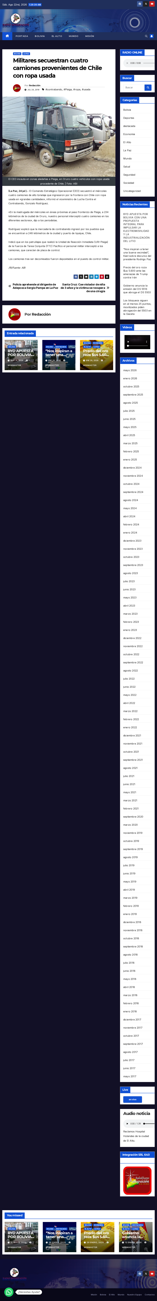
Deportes (128, 117)
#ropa (76, 89)
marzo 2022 (130, 711)
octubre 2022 (131, 654)
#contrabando (54, 89)
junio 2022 (129, 686)
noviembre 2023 (133, 548)
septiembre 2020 (133, 816)
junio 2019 (129, 873)
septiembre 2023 (133, 565)
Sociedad (128, 182)
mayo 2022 (129, 694)
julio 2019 (128, 865)
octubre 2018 (131, 938)
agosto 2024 (130, 500)
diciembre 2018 (132, 922)
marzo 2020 (130, 824)
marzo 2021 (130, 800)
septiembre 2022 (133, 662)
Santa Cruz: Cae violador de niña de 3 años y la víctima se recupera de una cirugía (83, 288)
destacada (61, 347)
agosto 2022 (130, 670)
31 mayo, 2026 (19, 1242)
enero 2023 (130, 630)
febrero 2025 (131, 451)
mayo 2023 (129, 597)
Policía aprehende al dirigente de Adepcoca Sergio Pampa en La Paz (35, 286)
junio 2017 (129, 1068)
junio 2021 (129, 784)
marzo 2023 (130, 613)
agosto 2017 (130, 1052)
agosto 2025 (130, 402)
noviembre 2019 (132, 832)
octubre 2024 (131, 483)
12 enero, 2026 (133, 1242)
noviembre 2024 (133, 475)
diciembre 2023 (132, 540)
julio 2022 (129, 678)
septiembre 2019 (133, 849)
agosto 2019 (130, 857)
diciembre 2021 (132, 735)
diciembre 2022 (132, 638)
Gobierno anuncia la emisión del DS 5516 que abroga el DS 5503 (137, 289)
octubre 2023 (131, 556)
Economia (97, 343)
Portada (22, 36)
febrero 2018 (131, 1003)
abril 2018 (129, 987)
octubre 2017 (131, 1035)
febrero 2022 (131, 719)
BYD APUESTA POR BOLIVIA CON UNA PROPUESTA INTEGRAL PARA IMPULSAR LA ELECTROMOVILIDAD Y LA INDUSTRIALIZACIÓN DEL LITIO (136, 228)
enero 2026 (130, 378)
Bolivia (40, 36)
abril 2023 (129, 605)
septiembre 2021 (133, 759)
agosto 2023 (130, 573)
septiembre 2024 (133, 492)
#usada (86, 89)
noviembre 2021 (132, 743)
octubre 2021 (131, 751)
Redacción (34, 85)
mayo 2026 (130, 370)
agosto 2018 (130, 954)
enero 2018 (130, 1011)
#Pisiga (68, 89)
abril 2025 (129, 435)
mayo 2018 (129, 978)
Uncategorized (132, 190)
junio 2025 (129, 418)
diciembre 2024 (132, 467)
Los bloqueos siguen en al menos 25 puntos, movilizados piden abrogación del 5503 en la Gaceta (137, 307)
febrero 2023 (131, 621)
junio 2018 (129, 970)
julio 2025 (129, 410)
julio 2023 (129, 581)
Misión (89, 36)
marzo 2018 (130, 995)
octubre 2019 (131, 841)
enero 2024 (130, 532)
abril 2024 (129, 516)
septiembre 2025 (133, 394)
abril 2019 (129, 889)
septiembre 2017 (133, 1043)
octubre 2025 (131, 386)
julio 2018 (128, 962)
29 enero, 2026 (58, 1242)
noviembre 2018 (132, 930)
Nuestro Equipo (134, 1294)
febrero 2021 (131, 808)
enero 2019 (130, 914)
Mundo (73, 36)
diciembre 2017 (132, 1019)
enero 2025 (130, 459)
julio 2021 (128, 776)
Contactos (150, 1294)
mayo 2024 (130, 508)
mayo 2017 (129, 1076)
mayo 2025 (129, 427)
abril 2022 (129, 703)
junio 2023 (129, 589)
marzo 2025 (130, 443)
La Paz (26, 54)
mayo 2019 (129, 881)
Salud (126, 166)
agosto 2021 (130, 767)
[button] (146, 36)
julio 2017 (128, 1060)
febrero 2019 (131, 905)
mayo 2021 (129, 792)
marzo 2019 (130, 897)
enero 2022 (130, 727)
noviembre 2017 (132, 1027)
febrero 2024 (131, 524)
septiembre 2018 (133, 946)
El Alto (57, 36)
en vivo (132, 1099)
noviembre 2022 (133, 646)
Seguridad (129, 174)
